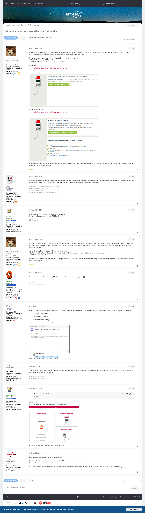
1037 (14, 193)
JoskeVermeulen (12, 59)
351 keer (9, 292)
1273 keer (15, 229)
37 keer (14, 471)
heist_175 (9, 217)
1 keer (19, 231)
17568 (15, 223)
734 (14, 65)
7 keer (14, 376)
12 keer (8, 375)
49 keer (8, 469)
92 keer (14, 200)
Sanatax (9, 365)
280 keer (9, 198)
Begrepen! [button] (133, 509)
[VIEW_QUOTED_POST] (48, 394)
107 (14, 371)
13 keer (19, 318)
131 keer (15, 71)
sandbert (9, 460)
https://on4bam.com (35, 284)
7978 (14, 287)
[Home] (72, 15)
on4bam (9, 281)
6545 (14, 312)
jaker (8, 186)
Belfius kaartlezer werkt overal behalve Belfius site (30, 31)
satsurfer (9, 305)
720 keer (9, 315)
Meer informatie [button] (68, 509)
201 (14, 466)
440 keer (15, 317)
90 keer (8, 70)
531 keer (9, 228)
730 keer (15, 294)
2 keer (19, 378)
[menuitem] (74, 3)
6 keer (19, 296)
